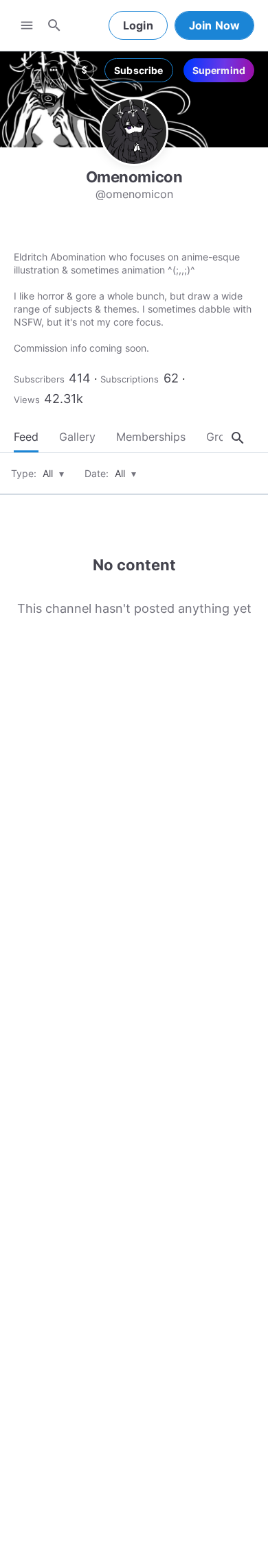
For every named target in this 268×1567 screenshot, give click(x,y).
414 (80, 378)
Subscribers (39, 379)
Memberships (151, 437)
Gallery (77, 437)
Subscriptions (129, 379)
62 (171, 378)
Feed (26, 437)
